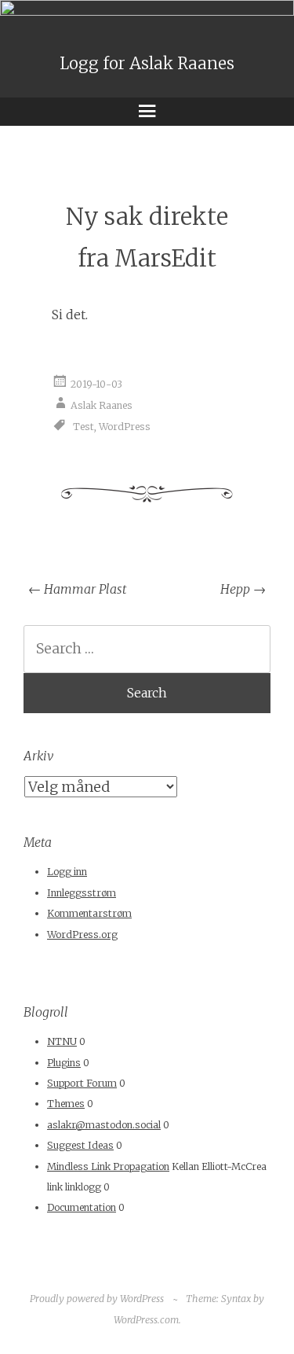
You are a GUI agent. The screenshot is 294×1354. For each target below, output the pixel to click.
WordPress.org (82, 934)
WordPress (125, 426)
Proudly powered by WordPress (97, 1298)
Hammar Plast (77, 589)
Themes (66, 1103)
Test (83, 426)
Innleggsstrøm (81, 893)
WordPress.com (146, 1320)
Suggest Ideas (80, 1145)
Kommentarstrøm (89, 913)
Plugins (64, 1063)
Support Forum (82, 1083)
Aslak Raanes (101, 405)
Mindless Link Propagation (108, 1166)
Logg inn (67, 872)
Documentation (81, 1207)
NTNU (62, 1041)
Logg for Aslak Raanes (147, 63)
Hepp (243, 589)
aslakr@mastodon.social (104, 1125)
